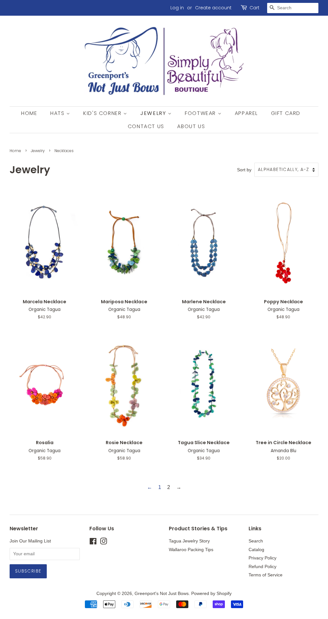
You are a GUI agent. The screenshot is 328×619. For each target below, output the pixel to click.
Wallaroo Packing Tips (191, 549)
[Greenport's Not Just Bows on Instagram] (103, 542)
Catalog (256, 549)
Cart (254, 7)
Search (256, 541)
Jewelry (154, 113)
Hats (58, 113)
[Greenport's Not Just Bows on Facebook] (93, 542)
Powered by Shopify (211, 593)
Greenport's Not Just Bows (162, 593)
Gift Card (285, 113)
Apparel (246, 113)
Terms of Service (266, 575)
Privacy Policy (262, 558)
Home (29, 113)
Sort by (244, 169)
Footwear (201, 113)
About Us (191, 126)
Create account (213, 7)
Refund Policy (262, 566)
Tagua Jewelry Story (189, 541)
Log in (177, 7)
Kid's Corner (103, 113)
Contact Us (146, 126)
